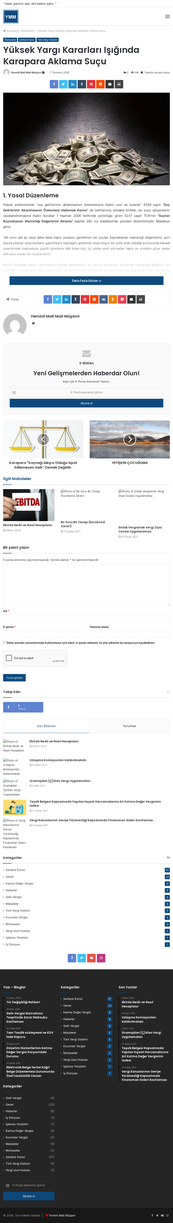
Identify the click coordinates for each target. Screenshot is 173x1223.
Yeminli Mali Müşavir (62, 1215)
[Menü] (167, 16)
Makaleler (12, 903)
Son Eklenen (46, 726)
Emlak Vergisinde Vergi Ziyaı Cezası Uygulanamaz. (140, 529)
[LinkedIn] (72, 84)
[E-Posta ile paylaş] (109, 84)
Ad (6, 611)
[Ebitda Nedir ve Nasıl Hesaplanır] (28, 505)
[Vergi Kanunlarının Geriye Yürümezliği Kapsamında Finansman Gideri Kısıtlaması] (14, 833)
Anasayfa (12, 30)
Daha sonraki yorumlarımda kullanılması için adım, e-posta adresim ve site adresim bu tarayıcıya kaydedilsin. (81, 642)
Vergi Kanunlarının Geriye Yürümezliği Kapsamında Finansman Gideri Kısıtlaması (91, 820)
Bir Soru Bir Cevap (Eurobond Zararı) (83, 524)
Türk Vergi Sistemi (47, 39)
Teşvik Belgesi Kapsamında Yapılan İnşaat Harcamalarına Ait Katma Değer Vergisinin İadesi (95, 803)
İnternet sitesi (99, 627)
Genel (10, 876)
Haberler (11, 890)
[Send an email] (43, 72)
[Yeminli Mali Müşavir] (11, 16)
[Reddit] (100, 84)
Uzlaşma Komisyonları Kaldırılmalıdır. (58, 760)
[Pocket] (122, 299)
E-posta (9, 627)
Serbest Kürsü (26, 39)
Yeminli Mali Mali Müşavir (26, 72)
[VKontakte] (103, 299)
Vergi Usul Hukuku (18, 931)
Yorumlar (129, 726)
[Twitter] (63, 84)
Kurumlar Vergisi (17, 917)
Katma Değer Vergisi (19, 883)
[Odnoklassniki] (113, 299)
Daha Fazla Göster (85, 280)
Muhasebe (28, 30)
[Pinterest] (91, 84)
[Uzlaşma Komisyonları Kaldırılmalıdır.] (14, 767)
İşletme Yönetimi (17, 937)
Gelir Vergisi (14, 897)
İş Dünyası (13, 944)
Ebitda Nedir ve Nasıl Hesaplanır (27, 525)
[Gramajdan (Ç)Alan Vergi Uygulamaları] (14, 788)
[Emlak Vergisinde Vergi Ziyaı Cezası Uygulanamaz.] (144, 506)
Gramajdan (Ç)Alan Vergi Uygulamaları (60, 781)
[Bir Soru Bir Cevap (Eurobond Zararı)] (86, 503)
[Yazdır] (119, 84)
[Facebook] (54, 84)
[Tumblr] (82, 84)
